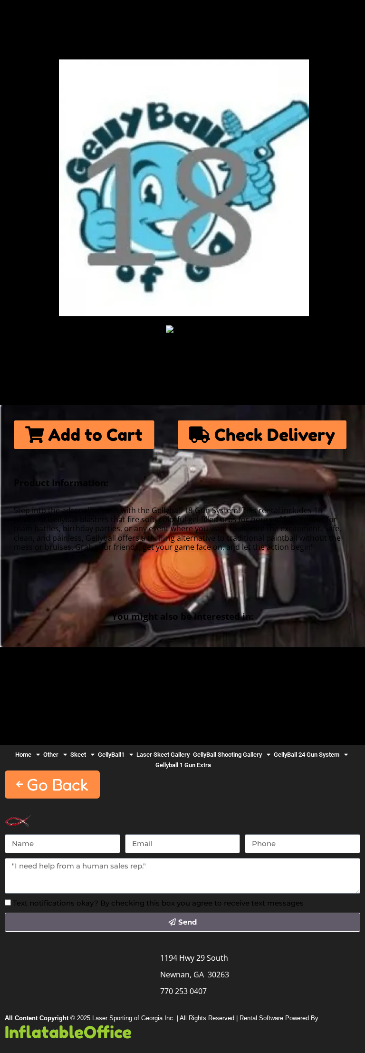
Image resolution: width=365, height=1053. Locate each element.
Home (32, 18)
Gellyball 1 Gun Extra (183, 765)
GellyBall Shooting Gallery (227, 754)
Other (50, 754)
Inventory (101, 18)
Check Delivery (272, 435)
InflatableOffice (68, 1032)
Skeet (78, 754)
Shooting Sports (211, 18)
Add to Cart (93, 435)
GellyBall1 (111, 754)
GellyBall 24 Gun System (306, 754)
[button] (52, 784)
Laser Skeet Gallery (163, 754)
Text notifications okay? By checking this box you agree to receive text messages (158, 902)
